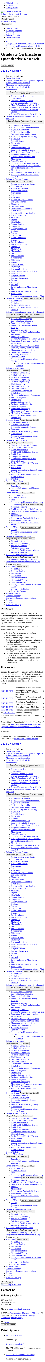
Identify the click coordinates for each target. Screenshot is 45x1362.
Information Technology (20, 409)
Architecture (16, 193)
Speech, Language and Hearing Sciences (27, 470)
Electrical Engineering (19, 397)
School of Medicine (14, 504)
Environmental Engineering (22, 404)
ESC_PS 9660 (7, 707)
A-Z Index (10, 33)
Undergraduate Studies (20, 589)
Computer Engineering (20, 386)
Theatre (14, 289)
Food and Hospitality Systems (23, 150)
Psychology (15, 267)
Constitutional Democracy (21, 208)
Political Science (17, 264)
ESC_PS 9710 (7, 710)
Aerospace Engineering (20, 373)
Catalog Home (12, 7)
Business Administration (20, 305)
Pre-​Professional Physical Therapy (24, 463)
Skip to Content (12, 3)
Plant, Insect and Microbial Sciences (25, 172)
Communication (17, 206)
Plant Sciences (16, 170)
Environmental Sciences (20, 148)
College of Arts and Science (17, 179)
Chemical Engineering (20, 382)
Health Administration (19, 450)
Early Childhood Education (22, 321)
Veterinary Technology (20, 548)
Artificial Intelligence (19, 375)
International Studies (19, 244)
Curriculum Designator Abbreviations (21, 598)
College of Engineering (15, 368)
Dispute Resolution (18, 497)
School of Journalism (14, 481)
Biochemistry (16, 143)
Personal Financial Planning (22, 168)
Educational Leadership (20, 323)
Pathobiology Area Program (22, 543)
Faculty (9, 600)
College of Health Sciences (16, 440)
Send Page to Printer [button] (14, 1335)
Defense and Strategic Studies (22, 213)
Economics (15, 217)
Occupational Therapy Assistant (23, 459)
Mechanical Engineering (20, 413)
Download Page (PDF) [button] (15, 1344)
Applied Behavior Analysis (21, 319)
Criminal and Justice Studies (22, 447)
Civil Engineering (18, 384)
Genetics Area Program (20, 425)
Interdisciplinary (17, 242)
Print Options (7, 609)
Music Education (17, 256)
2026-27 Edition (11, 70)
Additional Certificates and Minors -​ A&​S (27, 296)
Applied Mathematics (19, 188)
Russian (14, 280)
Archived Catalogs (13, 605)
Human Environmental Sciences (23, 427)
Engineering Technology (20, 402)
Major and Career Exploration (18, 85)
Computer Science (18, 388)
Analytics (14, 303)
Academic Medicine (19, 507)
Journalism (15, 486)
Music (13, 253)
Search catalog (6, 16)
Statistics (14, 285)
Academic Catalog (8, 21)
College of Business (14, 298)
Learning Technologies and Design (25, 345)
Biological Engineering (20, 377)
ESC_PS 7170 (7, 691)
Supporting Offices (18, 582)
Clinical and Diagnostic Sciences (24, 445)
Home (8, 41)
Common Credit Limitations (22, 101)
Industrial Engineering (19, 406)
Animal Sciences (17, 141)
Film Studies (16, 222)
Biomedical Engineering (20, 379)
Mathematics (16, 249)
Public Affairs (16, 273)
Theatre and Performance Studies (24, 291)
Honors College (12, 479)
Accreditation (16, 569)
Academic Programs (14, 30)
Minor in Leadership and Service (24, 559)
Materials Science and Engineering (24, 431)
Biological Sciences (18, 202)
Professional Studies (19, 578)
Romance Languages (19, 278)
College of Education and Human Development (25, 44)
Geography (15, 226)
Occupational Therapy (20, 456)
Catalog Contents (13, 35)
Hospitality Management (20, 154)
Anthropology (16, 186)
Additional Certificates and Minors (19, 555)
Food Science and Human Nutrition (25, 152)
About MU (10, 566)
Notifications (16, 575)
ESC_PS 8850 (7, 703)
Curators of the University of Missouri (25, 1313)
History (14, 240)
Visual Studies (16, 294)
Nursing (14, 530)
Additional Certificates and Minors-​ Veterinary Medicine (25, 551)
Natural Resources (18, 161)
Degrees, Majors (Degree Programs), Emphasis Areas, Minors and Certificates (24, 81)
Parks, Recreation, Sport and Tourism (25, 166)
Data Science (16, 211)
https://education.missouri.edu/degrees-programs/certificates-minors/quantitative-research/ (21, 725)
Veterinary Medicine (19, 546)
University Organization (20, 591)
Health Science (17, 454)
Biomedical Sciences (19, 541)
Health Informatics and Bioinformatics (26, 509)
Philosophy (15, 260)
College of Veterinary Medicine (18, 536)
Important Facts (17, 573)
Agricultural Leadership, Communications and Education (23, 133)
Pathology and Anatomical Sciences (25, 518)
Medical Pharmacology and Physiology (26, 511)
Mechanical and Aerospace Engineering (26, 411)
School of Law (12, 493)
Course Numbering (13, 596)
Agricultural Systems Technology (24, 136)
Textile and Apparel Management (24, 287)
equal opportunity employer (19, 1309)
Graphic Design (17, 235)
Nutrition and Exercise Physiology (24, 163)
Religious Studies (18, 276)
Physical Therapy (18, 461)
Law (13, 500)
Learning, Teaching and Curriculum (25, 348)
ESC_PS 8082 (7, 698)
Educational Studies (19, 330)
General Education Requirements (24, 103)
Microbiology (16, 251)
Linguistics (15, 247)
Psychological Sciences (20, 269)
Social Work (16, 468)
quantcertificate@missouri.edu (26, 739)
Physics (14, 262)
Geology (14, 231)
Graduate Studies (17, 571)
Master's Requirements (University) (25, 105)
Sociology (15, 282)
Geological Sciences (19, 229)
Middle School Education (21, 352)
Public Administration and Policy (24, 271)
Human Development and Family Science (27, 339)
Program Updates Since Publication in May (23, 562)
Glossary (9, 602)
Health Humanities (18, 238)
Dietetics (14, 145)
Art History (15, 197)
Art (12, 195)
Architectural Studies (19, 191)
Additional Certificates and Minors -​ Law (27, 502)
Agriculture (15, 139)
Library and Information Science (24, 350)
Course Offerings (13, 37)
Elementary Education (19, 337)
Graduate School (12, 420)
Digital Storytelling (18, 215)
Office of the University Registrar (14, 14)
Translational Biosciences (21, 520)
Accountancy (16, 301)
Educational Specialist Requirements (25, 107)
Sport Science (16, 472)
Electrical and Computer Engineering (25, 395)
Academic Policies (13, 593)
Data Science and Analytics (22, 422)
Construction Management (21, 391)
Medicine (14, 513)
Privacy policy (16, 1318)
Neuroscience (16, 258)
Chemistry (15, 204)
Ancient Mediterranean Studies (23, 184)
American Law (17, 495)
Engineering (16, 400)
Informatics (15, 429)
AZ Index (10, 5)
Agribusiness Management (21, 125)
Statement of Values (19, 580)
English (14, 220)
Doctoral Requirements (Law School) (26, 114)
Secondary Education (19, 354)
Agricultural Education (20, 130)
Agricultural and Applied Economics (25, 127)
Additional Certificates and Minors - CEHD (23, 46)
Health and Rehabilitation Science (24, 452)
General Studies (17, 224)
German (14, 233)
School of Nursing (13, 527)
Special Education (18, 357)
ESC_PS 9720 (9, 712)
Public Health (16, 465)
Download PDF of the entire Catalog (20, 1355)
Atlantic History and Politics (22, 200)
